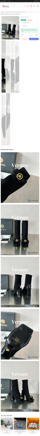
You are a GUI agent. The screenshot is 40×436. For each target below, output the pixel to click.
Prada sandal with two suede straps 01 (33, 431)
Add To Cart (34, 38)
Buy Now (25, 38)
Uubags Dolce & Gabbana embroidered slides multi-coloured (20, 431)
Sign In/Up (34, 6)
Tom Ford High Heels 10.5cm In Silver (7, 431)
